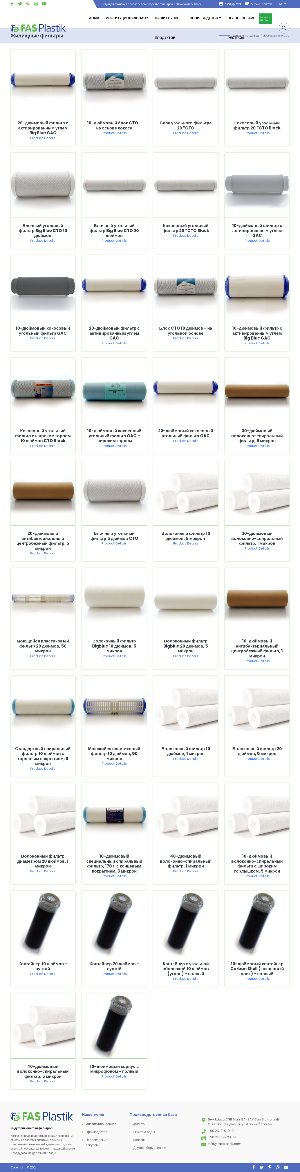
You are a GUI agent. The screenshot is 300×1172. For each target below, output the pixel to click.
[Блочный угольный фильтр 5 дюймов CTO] (114, 492)
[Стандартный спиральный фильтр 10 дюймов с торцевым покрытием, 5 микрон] (43, 707)
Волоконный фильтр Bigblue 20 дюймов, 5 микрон (185, 646)
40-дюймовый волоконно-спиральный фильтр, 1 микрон (185, 861)
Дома (94, 18)
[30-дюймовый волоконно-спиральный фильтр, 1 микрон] (257, 492)
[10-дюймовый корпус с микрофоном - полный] (114, 1025)
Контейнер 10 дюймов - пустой (42, 966)
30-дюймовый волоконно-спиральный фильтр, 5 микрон (257, 436)
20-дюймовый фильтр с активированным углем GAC (114, 333)
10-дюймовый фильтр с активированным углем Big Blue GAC (257, 333)
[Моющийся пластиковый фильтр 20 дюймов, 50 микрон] (43, 600)
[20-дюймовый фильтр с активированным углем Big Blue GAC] (43, 82)
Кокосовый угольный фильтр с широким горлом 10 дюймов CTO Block (43, 436)
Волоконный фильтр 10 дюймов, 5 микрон (185, 535)
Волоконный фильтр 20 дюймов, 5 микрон (257, 751)
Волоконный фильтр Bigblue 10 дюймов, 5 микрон (114, 646)
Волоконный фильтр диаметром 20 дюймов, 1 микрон (43, 861)
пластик (139, 1139)
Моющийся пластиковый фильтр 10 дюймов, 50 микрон (114, 754)
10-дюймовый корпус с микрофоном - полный (114, 1068)
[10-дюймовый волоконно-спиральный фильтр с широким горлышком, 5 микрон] (257, 815)
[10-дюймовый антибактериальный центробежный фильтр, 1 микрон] (257, 600)
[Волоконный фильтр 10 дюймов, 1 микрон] (185, 707)
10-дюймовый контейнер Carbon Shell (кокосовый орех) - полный (257, 969)
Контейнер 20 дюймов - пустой (114, 966)
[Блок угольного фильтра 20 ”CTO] (185, 82)
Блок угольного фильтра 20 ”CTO (186, 125)
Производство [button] (204, 18)
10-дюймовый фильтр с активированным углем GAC (257, 230)
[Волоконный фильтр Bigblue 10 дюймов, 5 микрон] (114, 600)
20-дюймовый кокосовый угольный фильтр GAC (185, 433)
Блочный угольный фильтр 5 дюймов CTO (114, 535)
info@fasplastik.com (224, 1143)
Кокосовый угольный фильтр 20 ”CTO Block (257, 125)
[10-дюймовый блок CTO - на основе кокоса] (114, 82)
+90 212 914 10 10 (221, 1130)
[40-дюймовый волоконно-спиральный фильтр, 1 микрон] (185, 815)
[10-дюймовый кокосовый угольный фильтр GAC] (43, 287)
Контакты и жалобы (265, 19)
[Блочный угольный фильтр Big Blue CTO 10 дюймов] (43, 185)
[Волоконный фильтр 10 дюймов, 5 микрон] (185, 492)
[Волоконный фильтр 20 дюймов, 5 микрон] (257, 707)
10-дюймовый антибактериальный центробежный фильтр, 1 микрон (257, 648)
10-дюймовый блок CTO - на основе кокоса (114, 125)
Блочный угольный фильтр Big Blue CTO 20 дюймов (114, 230)
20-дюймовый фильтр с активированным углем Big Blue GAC (43, 128)
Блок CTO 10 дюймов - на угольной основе (185, 330)
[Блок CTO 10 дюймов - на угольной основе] (185, 287)
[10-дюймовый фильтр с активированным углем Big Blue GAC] (257, 287)
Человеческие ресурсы (241, 28)
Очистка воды (144, 1132)
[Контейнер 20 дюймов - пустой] (114, 923)
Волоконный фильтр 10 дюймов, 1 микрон (185, 751)
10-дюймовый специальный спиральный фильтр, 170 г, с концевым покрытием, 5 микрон (114, 863)
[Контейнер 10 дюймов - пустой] (43, 923)
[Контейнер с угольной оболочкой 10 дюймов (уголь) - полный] (185, 923)
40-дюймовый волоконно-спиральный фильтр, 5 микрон (43, 1071)
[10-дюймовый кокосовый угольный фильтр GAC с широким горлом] (114, 390)
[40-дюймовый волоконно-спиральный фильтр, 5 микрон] (43, 1025)
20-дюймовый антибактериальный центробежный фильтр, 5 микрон (42, 540)
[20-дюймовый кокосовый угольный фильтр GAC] (185, 390)
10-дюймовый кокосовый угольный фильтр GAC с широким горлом (114, 436)
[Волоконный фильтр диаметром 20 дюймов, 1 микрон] (43, 815)
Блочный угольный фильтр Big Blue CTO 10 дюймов (43, 230)
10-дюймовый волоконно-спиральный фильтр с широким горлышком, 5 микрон (257, 863)
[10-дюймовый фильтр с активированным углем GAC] (257, 185)
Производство (96, 1132)
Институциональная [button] (126, 18)
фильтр (139, 1124)
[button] (284, 28)
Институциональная (101, 1124)
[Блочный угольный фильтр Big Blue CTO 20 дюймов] (114, 185)
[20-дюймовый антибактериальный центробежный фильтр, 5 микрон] (43, 492)
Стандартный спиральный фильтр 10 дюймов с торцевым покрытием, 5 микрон (42, 756)
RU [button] (281, 4)
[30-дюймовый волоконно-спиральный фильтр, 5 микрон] (257, 390)
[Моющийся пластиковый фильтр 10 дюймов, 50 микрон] (114, 707)
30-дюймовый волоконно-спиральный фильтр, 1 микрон (257, 538)
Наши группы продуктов (168, 28)
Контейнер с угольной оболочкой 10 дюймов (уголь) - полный (186, 969)
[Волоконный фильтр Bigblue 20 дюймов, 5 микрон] (185, 600)
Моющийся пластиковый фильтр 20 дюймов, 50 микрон (43, 646)
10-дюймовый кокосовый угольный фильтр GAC (43, 330)
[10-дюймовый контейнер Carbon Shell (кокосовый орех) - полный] (257, 923)
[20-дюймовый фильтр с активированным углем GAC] (114, 287)
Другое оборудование (149, 1147)
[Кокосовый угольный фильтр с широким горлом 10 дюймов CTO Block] (43, 390)
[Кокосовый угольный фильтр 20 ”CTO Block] (257, 82)
